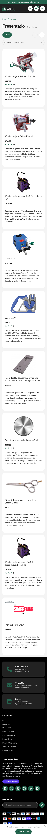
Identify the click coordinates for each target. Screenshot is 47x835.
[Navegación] (42, 8)
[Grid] (35, 35)
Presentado (12, 19)
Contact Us (6, 728)
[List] (42, 35)
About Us (6, 724)
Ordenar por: (8, 42)
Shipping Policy (8, 735)
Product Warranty (9, 743)
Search (5, 720)
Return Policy (7, 739)
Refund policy (8, 750)
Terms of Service (9, 746)
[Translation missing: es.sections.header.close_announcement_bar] (45, 2)
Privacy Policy (8, 731)
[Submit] (42, 805)
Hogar (4, 19)
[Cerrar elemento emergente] (45, 826)
